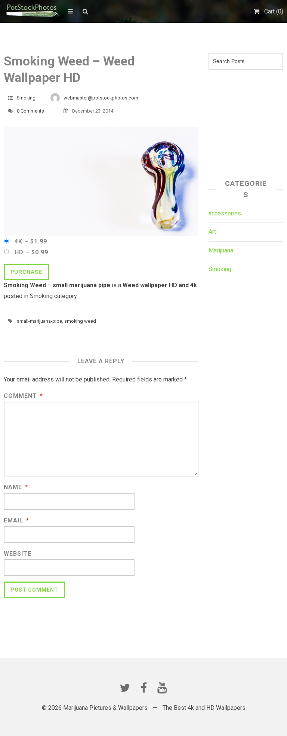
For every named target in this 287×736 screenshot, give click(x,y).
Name (16, 487)
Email (16, 520)
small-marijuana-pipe (39, 321)
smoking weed (80, 321)
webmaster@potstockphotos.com (101, 98)
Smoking (26, 98)
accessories (225, 213)
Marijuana (221, 250)
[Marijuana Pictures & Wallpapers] (32, 11)
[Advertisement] (248, 122)
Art (212, 231)
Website (17, 553)
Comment (23, 395)
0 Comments (30, 111)
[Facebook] (143, 687)
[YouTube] (162, 687)
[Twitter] (124, 687)
